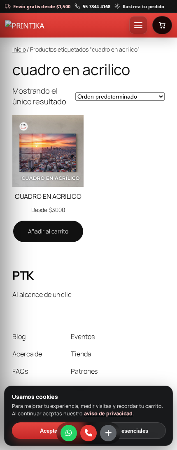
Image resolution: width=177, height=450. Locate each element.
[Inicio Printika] (65, 25)
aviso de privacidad (108, 413)
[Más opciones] (108, 433)
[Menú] (138, 25)
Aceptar (49, 431)
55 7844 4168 (96, 6)
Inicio (19, 49)
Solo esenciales (128, 431)
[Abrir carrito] (162, 25)
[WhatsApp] (69, 433)
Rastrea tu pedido (143, 6)
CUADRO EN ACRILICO (48, 196)
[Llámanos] (88, 433)
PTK (23, 275)
